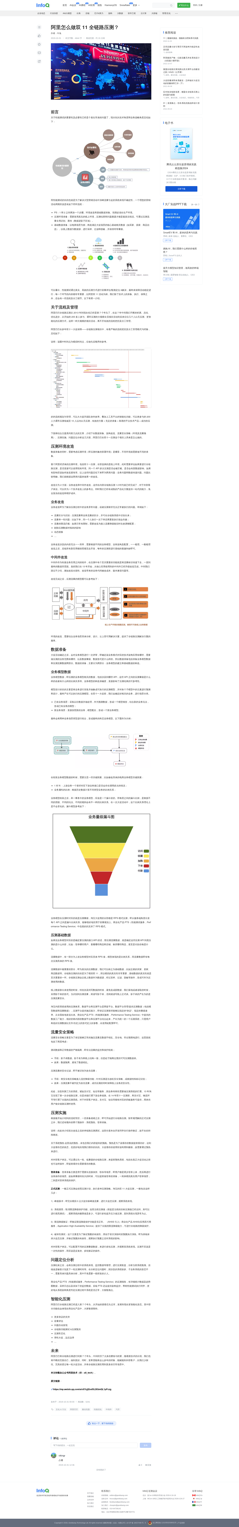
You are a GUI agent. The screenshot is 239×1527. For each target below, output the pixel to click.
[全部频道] (176, 13)
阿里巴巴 (74, 1409)
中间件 (109, 1409)
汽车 (118, 1409)
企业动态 (182, 75)
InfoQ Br (199, 1505)
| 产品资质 (181, 1523)
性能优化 (98, 1409)
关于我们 (90, 1493)
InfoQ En (199, 1495)
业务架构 (169, 52)
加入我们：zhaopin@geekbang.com (115, 1505)
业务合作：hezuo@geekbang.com (114, 1499)
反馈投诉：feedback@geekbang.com (115, 1502)
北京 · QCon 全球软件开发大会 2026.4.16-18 (159, 1495)
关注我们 (90, 1506)
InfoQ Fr (199, 1502)
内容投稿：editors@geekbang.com (114, 1495)
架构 (167, 75)
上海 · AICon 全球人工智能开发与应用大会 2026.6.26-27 (164, 1499)
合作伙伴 (90, 1500)
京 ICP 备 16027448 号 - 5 (136, 1523)
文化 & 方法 (61, 1409)
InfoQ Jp (199, 1499)
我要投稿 (90, 1496)
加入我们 (90, 1503)
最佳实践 (86, 1409)
